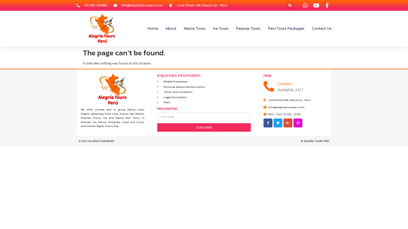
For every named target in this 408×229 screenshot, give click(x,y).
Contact (284, 84)
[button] (290, 5)
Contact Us (322, 29)
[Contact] (269, 86)
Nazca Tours (194, 29)
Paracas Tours (248, 29)
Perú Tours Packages (286, 29)
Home (152, 29)
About (171, 29)
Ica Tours (220, 29)
